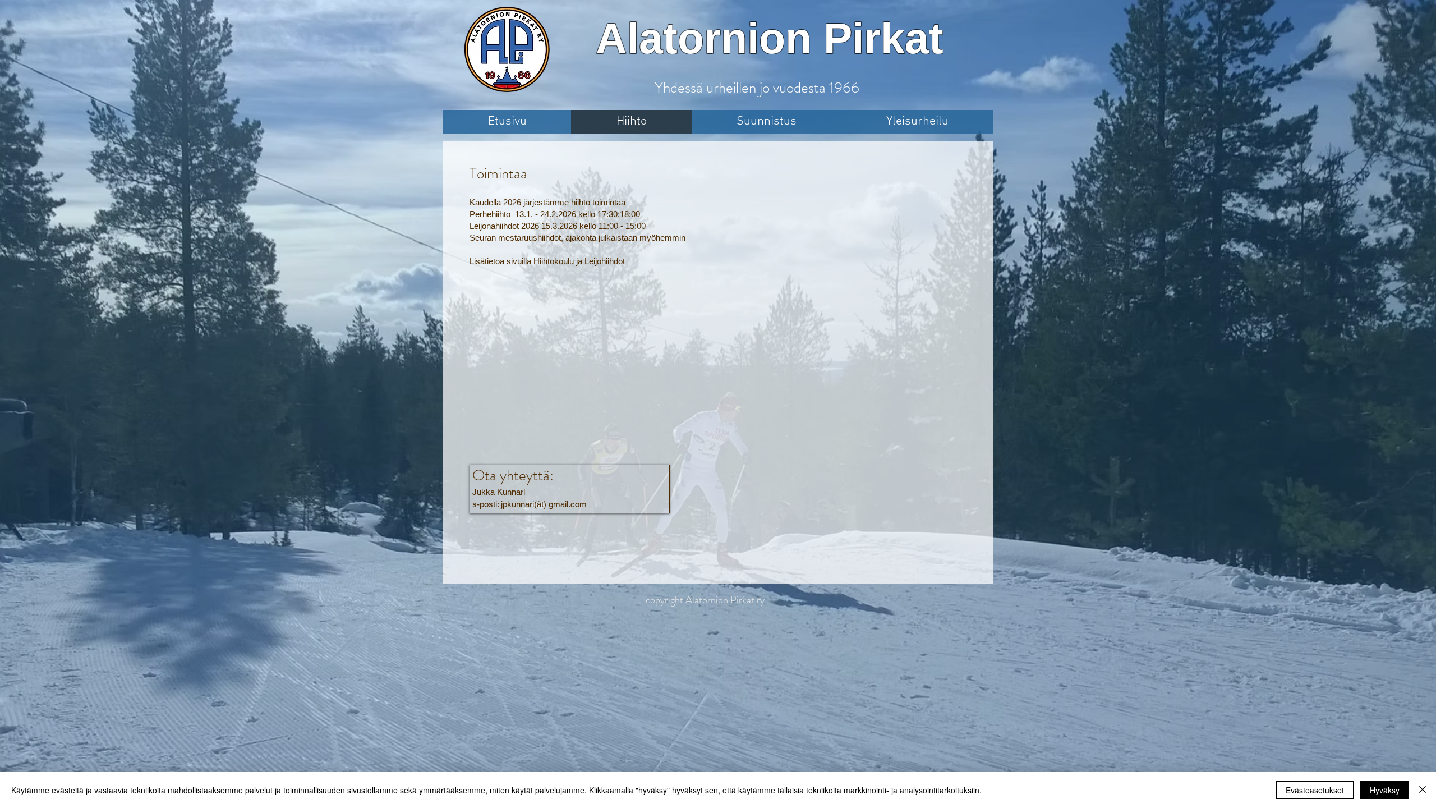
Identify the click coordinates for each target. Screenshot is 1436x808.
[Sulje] (1422, 790)
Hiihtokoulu (553, 261)
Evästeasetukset (1315, 790)
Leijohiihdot (604, 261)
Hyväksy (1385, 790)
